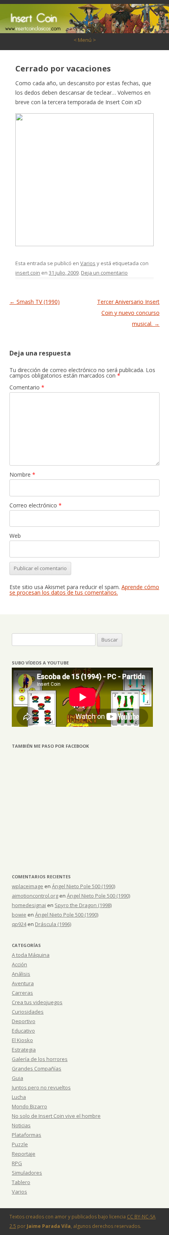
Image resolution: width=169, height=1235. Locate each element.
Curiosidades (28, 1011)
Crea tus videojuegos (37, 1002)
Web (15, 535)
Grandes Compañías (36, 1068)
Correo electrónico (35, 505)
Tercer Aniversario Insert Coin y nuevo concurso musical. (128, 312)
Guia (17, 1078)
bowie (19, 914)
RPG (17, 1163)
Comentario (26, 387)
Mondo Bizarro (29, 1106)
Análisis (21, 973)
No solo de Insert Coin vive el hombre (56, 1115)
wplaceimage (27, 886)
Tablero (21, 1182)
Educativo (23, 1030)
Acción (19, 964)
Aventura (23, 983)
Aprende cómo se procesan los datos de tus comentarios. (84, 589)
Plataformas (26, 1134)
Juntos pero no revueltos (41, 1087)
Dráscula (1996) (53, 924)
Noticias (21, 1125)
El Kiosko (22, 1040)
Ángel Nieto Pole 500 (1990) (83, 886)
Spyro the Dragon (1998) (83, 905)
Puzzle (20, 1144)
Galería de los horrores (40, 1059)
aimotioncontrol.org (35, 895)
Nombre (22, 474)
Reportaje (23, 1153)
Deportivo (23, 1021)
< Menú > (84, 39)
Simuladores (27, 1172)
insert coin (27, 272)
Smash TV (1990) (34, 301)
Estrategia (24, 1049)
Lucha (19, 1096)
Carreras (22, 992)
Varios (88, 263)
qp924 (19, 924)
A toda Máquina (31, 954)
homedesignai (29, 905)
